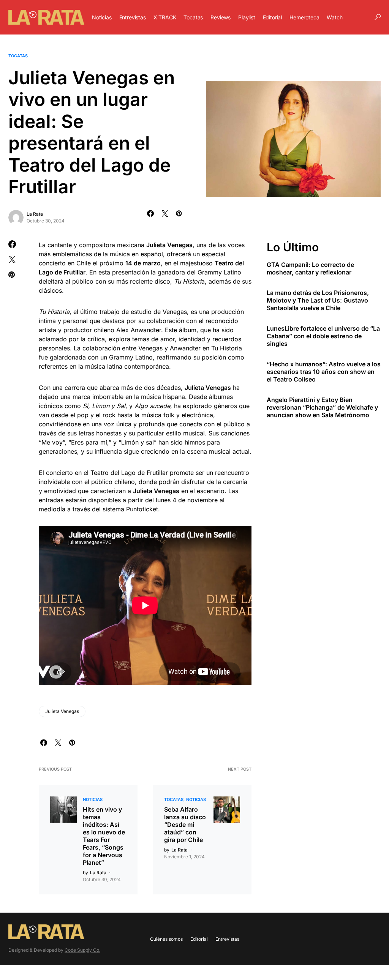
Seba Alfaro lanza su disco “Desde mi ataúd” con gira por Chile (185, 825)
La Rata (35, 214)
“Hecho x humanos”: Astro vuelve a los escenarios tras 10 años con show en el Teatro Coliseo (324, 371)
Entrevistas (227, 939)
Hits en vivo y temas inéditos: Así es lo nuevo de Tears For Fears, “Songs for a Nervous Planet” (104, 836)
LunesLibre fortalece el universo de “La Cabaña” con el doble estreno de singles (323, 336)
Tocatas (18, 55)
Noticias (93, 799)
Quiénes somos (166, 939)
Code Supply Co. (82, 950)
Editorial (199, 939)
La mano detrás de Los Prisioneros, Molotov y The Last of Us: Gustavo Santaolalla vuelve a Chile (318, 300)
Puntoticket (142, 509)
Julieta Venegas (62, 711)
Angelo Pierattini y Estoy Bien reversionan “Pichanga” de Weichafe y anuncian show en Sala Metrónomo (322, 407)
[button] (378, 17)
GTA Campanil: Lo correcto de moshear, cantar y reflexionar (310, 268)
